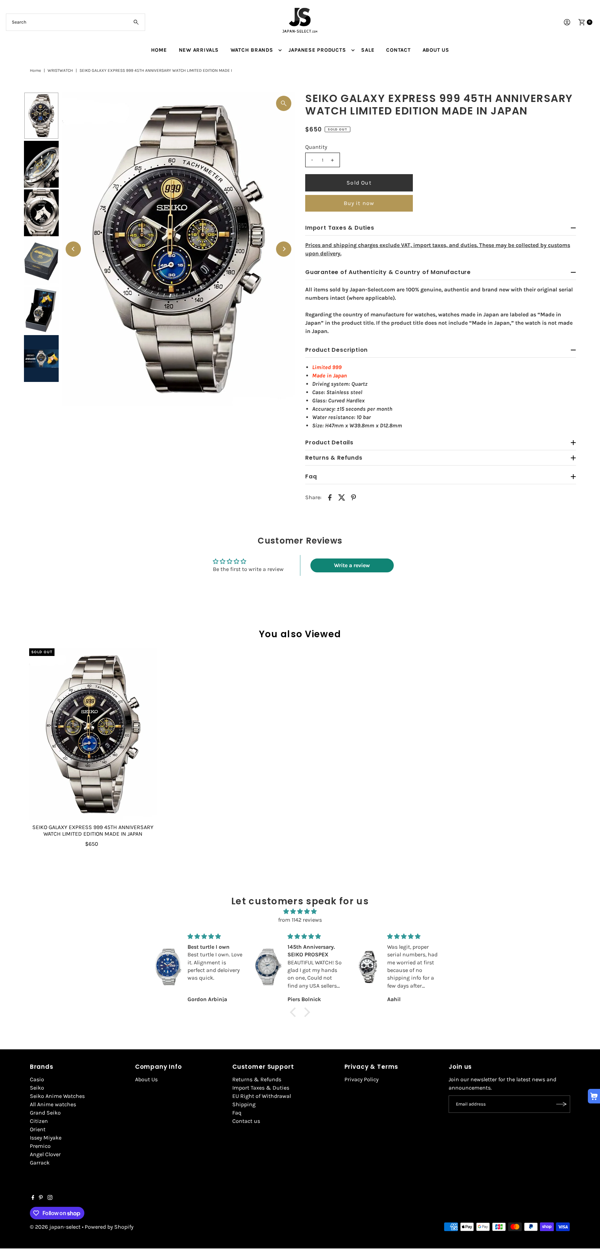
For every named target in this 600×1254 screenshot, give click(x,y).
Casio (37, 1079)
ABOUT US (436, 50)
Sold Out (359, 182)
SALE (367, 50)
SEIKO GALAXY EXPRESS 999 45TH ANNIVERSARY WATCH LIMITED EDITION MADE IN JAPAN (92, 830)
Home (35, 70)
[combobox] (75, 22)
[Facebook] (33, 1198)
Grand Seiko (45, 1112)
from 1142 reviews (300, 919)
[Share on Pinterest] (353, 497)
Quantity (316, 147)
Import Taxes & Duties (260, 1087)
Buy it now (359, 203)
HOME (159, 50)
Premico (40, 1146)
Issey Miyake (45, 1137)
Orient (37, 1129)
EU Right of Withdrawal (261, 1096)
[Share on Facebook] (330, 497)
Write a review (352, 565)
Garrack (40, 1162)
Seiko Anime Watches (57, 1096)
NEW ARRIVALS (199, 50)
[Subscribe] (561, 1104)
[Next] (283, 249)
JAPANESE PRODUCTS (317, 50)
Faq (236, 1112)
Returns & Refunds (256, 1079)
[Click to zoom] (283, 103)
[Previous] (73, 249)
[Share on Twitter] (341, 497)
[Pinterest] (41, 1198)
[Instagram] (50, 1198)
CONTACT (398, 50)
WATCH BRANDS (252, 50)
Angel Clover (45, 1154)
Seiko (37, 1087)
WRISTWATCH (60, 70)
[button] (295, 1012)
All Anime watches (53, 1104)
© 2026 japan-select (55, 1226)
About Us (146, 1079)
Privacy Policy (361, 1079)
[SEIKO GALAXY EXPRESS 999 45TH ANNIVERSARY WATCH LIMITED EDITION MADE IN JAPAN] (93, 734)
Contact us (246, 1121)
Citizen (39, 1121)
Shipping (244, 1104)
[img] (300, 911)
